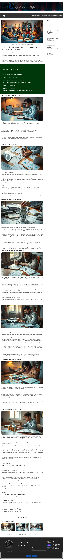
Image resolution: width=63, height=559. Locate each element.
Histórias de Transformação (51, 45)
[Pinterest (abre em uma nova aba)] (56, 0)
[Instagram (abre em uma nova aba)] (57, 0)
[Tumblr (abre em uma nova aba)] (58, 0)
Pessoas (48, 52)
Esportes (48, 37)
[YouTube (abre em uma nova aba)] (60, 0)
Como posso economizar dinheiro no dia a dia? (13, 91)
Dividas (48, 33)
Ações (48, 25)
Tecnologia (48, 53)
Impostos (48, 46)
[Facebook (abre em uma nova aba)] (55, 0)
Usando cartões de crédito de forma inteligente (12, 74)
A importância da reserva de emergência (10, 72)
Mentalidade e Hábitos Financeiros (52, 48)
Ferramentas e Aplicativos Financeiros (52, 38)
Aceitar (28, 555)
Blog (33, 543)
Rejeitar (34, 555)
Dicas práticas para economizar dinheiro (10, 77)
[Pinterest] (27, 542)
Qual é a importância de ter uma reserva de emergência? (15, 87)
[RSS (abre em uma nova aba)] (61, 0)
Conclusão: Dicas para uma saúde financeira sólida (13, 80)
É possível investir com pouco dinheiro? (12, 85)
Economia (48, 34)
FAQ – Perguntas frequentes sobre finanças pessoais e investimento (16, 82)
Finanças (48, 39)
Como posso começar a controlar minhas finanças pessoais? (16, 83)
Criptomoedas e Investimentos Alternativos (53, 30)
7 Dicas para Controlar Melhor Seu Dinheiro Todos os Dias (8, 532)
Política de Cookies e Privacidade (44, 553)
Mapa (33, 549)
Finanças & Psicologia (50, 40)
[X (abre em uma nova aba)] (54, 0)
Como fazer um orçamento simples (9, 71)
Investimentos (49, 47)
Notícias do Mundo (50, 49)
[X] (18, 542)
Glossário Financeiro (50, 44)
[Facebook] (21, 542)
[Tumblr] (18, 545)
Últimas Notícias (49, 54)
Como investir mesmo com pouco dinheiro (11, 79)
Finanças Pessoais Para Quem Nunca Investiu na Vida (36, 532)
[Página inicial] (30, 15)
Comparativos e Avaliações (51, 27)
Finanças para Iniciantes (18, 52)
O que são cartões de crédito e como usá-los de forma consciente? (17, 90)
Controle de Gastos (50, 29)
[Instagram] (24, 542)
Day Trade (48, 31)
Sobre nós (34, 547)
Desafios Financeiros (50, 32)
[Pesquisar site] (60, 12)
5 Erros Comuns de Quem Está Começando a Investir (22, 532)
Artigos (48, 26)
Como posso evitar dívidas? (9, 88)
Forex (48, 42)
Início (33, 542)
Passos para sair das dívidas (8, 75)
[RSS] (24, 545)
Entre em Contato (35, 545)
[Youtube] (21, 545)
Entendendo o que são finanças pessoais (11, 69)
